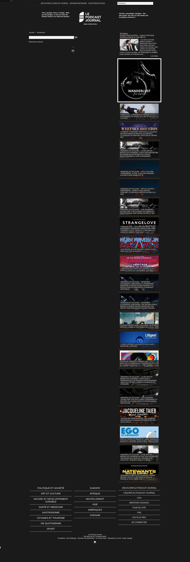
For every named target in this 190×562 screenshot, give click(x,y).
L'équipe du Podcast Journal (139, 493)
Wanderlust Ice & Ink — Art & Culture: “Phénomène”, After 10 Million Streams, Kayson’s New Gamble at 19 (137, 173)
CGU (139, 498)
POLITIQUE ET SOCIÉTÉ (50, 488)
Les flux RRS (139, 517)
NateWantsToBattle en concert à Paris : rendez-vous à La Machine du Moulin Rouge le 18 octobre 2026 (138, 477)
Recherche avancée (36, 42)
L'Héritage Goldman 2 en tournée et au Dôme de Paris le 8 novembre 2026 (137, 269)
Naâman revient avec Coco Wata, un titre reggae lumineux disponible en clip (138, 326)
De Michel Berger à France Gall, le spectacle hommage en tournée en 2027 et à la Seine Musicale (139, 363)
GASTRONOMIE (51, 512)
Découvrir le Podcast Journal (55, 3)
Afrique (95, 493)
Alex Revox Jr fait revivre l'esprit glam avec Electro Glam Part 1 (137, 250)
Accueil (31, 32)
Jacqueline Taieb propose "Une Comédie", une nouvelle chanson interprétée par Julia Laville (138, 420)
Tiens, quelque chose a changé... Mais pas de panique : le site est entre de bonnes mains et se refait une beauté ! (56, 14)
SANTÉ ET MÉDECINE (51, 507)
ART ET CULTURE (51, 493)
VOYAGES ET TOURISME (51, 518)
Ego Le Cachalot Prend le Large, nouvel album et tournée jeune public (138, 440)
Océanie (95, 515)
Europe (95, 488)
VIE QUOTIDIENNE (51, 523)
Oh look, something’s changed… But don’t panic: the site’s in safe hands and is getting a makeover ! (133, 15)
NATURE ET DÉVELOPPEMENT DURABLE (51, 500)
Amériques (95, 510)
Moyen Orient (95, 499)
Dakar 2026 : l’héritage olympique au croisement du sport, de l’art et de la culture (137, 116)
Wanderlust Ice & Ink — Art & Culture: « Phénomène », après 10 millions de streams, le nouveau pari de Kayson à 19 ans (137, 191)
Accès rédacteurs (96, 3)
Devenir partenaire (78, 3)
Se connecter (139, 522)
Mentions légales (139, 503)
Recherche (41, 32)
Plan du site (139, 507)
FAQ (139, 512)
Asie (95, 504)
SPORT (51, 529)
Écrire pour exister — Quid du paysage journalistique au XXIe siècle (137, 36)
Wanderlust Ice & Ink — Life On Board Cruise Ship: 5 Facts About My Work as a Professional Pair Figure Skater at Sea (137, 211)
